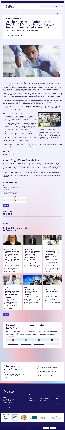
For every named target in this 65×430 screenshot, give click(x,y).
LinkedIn (56, 398)
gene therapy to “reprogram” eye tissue (22, 133)
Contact (31, 401)
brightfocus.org (32, 170)
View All (6, 314)
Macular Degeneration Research (49, 371)
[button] (11, 214)
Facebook (57, 396)
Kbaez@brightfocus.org (9, 154)
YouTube (56, 403)
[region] (32, 428)
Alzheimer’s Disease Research (48, 367)
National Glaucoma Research (48, 375)
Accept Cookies (53, 428)
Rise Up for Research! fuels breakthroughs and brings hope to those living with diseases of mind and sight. (32, 1)
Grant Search (32, 400)
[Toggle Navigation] (62, 6)
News (30, 398)
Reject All (46, 428)
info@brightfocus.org (10, 407)
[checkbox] (15, 193)
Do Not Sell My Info (44, 396)
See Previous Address (7, 402)
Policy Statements (44, 401)
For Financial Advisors (44, 398)
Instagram (57, 401)
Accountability (43, 400)
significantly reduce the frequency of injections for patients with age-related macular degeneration (20, 126)
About (30, 396)
